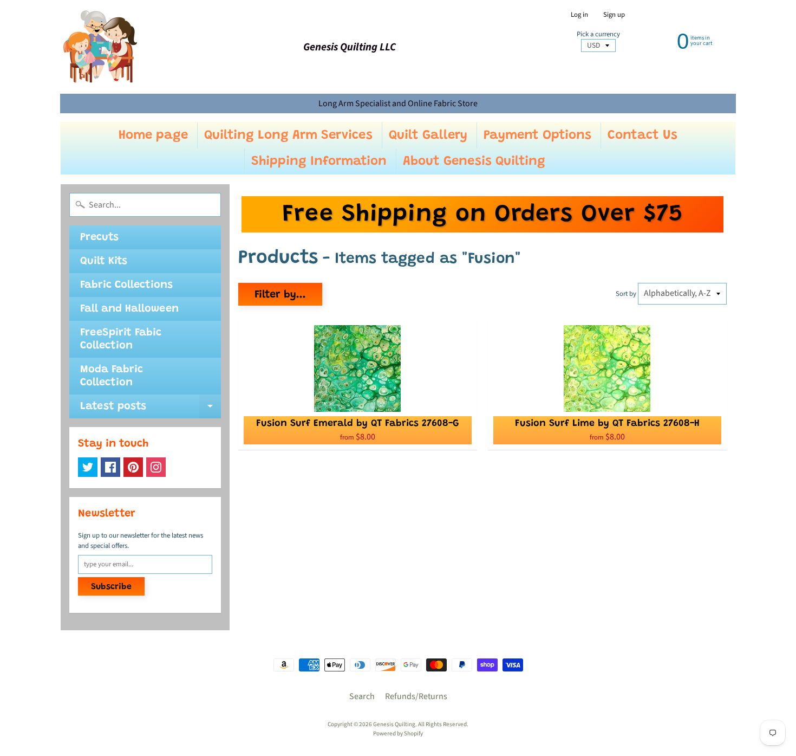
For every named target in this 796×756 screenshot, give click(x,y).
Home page (153, 135)
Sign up (614, 14)
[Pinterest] (133, 467)
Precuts (99, 237)
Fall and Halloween (129, 308)
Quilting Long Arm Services (288, 135)
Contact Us (642, 135)
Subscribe (111, 587)
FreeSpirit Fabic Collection (120, 339)
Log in (579, 14)
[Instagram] (156, 467)
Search (362, 696)
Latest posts (150, 409)
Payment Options (537, 135)
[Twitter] (87, 467)
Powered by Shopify (398, 733)
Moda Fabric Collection (111, 376)
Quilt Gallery (428, 135)
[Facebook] (110, 467)
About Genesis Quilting (474, 161)
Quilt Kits (103, 261)
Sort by (626, 294)
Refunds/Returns (416, 696)
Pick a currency (598, 34)
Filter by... (280, 294)
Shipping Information (319, 161)
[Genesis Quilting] (100, 47)
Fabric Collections (126, 285)
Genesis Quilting (394, 724)
